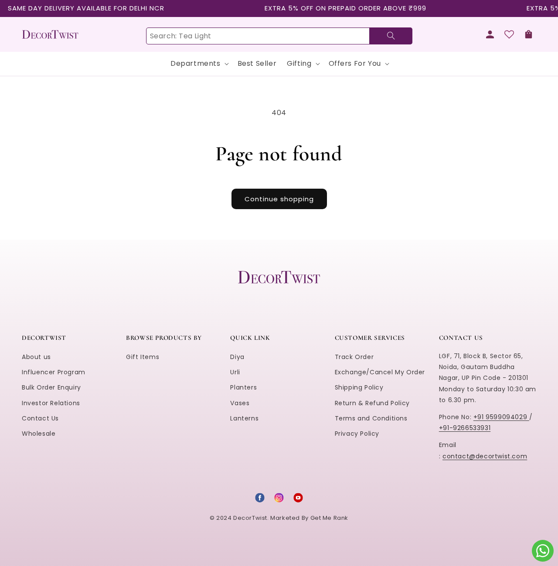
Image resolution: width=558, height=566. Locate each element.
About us (36, 356)
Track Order (354, 356)
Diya (237, 356)
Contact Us (40, 418)
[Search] (390, 35)
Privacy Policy (357, 433)
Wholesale (38, 433)
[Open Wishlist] (509, 34)
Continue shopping (279, 198)
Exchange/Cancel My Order (380, 372)
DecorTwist (250, 518)
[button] (528, 34)
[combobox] (279, 35)
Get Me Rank (329, 518)
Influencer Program (53, 372)
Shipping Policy (359, 387)
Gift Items (142, 356)
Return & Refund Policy (372, 403)
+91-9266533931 (464, 428)
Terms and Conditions (371, 418)
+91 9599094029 (501, 417)
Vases (239, 403)
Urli (235, 372)
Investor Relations (51, 403)
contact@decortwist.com (484, 456)
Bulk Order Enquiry (51, 387)
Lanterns (244, 418)
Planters (243, 387)
